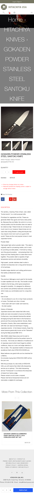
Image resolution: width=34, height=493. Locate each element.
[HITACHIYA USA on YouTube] (22, 472)
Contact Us (21, 459)
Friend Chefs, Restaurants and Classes (17, 461)
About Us (12, 459)
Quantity (4, 167)
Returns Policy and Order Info (17, 463)
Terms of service (11, 467)
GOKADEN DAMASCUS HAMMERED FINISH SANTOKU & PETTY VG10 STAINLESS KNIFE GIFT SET (15, 435)
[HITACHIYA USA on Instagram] (16, 472)
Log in (14, 1)
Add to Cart (19, 172)
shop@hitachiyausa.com (26, 482)
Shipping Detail (23, 465)
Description (5, 207)
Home (15, 19)
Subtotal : (4, 177)
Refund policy (23, 467)
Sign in (19, 1)
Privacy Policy (11, 465)
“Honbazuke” (10, 370)
